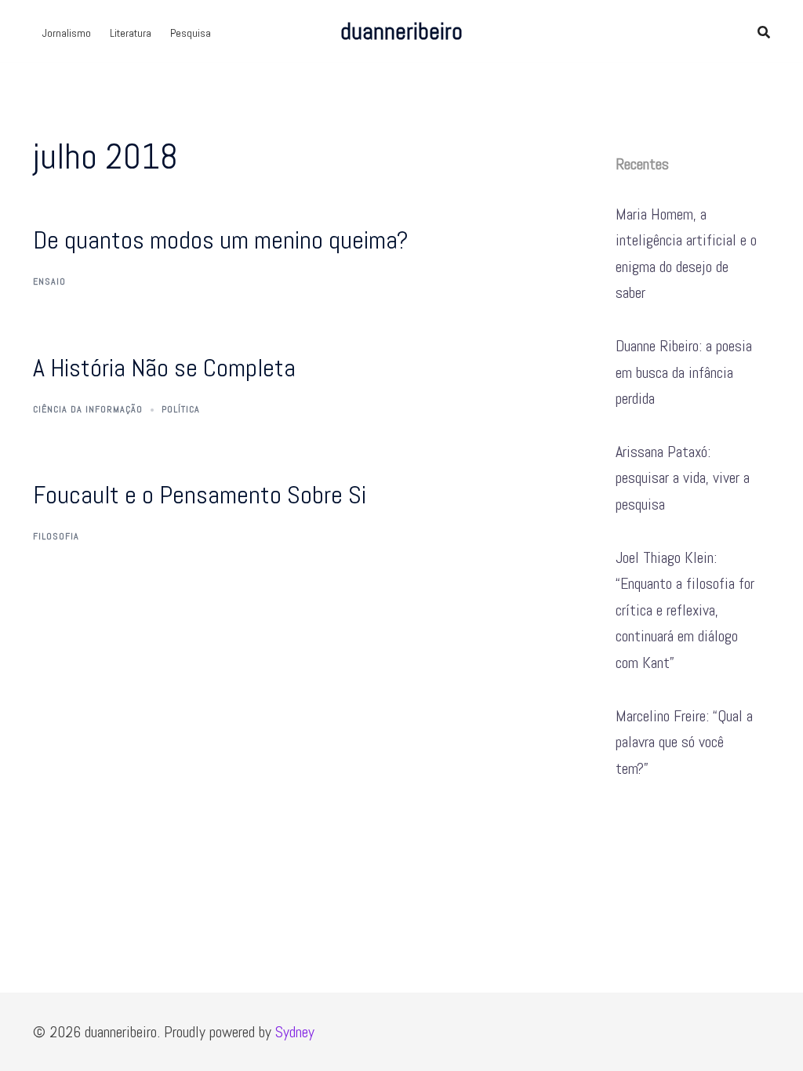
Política (181, 409)
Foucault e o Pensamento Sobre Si (199, 494)
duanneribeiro (401, 31)
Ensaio (49, 281)
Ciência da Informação (88, 409)
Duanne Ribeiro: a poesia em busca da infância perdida (684, 372)
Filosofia (56, 536)
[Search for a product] (764, 31)
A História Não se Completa (164, 367)
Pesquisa (190, 33)
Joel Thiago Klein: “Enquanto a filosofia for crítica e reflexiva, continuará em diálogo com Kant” (685, 610)
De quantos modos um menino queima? (221, 240)
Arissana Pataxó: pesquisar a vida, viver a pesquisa (683, 477)
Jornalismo (66, 33)
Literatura (130, 33)
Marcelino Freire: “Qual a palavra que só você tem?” (684, 742)
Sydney (294, 1032)
